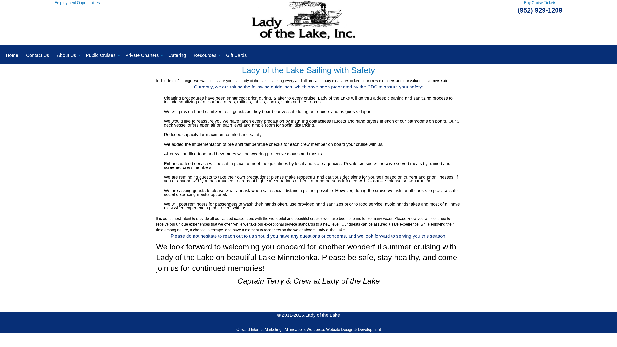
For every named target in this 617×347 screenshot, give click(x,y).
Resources (205, 55)
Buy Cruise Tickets (540, 3)
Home (12, 55)
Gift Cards (236, 55)
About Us (66, 55)
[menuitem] (12, 54)
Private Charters (142, 55)
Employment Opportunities (77, 3)
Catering (177, 55)
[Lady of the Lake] (309, 22)
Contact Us (37, 55)
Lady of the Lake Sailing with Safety (308, 70)
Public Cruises (101, 55)
